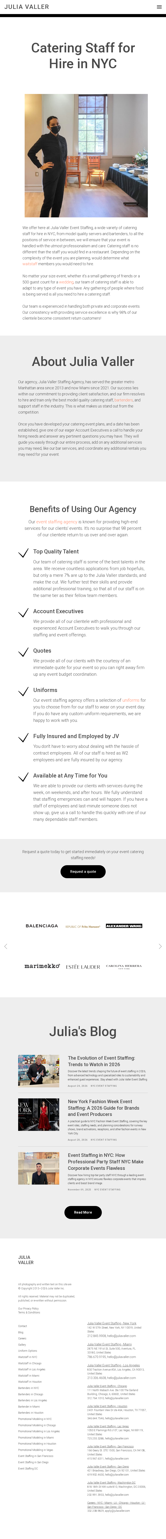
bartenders (124, 400)
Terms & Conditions (29, 1312)
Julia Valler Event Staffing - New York (111, 1323)
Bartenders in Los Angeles (32, 1400)
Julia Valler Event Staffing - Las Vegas (108, 1426)
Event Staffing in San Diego (33, 1462)
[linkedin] (42, 1274)
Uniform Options (27, 1350)
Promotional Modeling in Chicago (37, 1425)
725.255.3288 (95, 1438)
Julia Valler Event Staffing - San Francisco (110, 1446)
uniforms (130, 700)
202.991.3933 (95, 1494)
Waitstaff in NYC (27, 1357)
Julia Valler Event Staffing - (102, 1482)
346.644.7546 (95, 1418)
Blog (20, 1332)
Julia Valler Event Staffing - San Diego (108, 1466)
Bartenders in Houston (30, 1412)
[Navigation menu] (159, 6)
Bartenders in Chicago (30, 1394)
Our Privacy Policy (28, 1308)
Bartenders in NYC (28, 1388)
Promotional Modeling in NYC (35, 1419)
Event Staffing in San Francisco (35, 1456)
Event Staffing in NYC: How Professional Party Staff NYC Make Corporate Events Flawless (106, 1162)
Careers (22, 1338)
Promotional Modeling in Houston (37, 1443)
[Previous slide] (5, 946)
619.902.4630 (95, 1474)
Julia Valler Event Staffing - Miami (109, 1344)
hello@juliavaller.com (121, 1336)
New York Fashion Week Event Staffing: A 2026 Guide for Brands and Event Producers (103, 1108)
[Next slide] (160, 946)
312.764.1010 (95, 1398)
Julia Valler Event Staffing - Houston (107, 1406)
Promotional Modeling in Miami (36, 1437)
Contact (22, 1326)
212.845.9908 (96, 1336)
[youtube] (35, 1274)
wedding (66, 282)
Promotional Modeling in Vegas (35, 1450)
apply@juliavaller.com (117, 1510)
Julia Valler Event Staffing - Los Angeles (113, 1365)
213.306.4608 (96, 1378)
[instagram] (28, 1274)
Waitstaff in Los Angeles (31, 1369)
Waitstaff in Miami (28, 1375)
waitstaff (29, 264)
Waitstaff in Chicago (29, 1363)
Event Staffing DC (28, 1468)
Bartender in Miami (29, 1406)
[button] (83, 871)
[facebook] (21, 1274)
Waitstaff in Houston (30, 1381)
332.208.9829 (95, 1510)
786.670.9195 (96, 1357)
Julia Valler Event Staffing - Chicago (107, 1386)
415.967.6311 (95, 1458)
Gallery (22, 1344)
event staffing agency (56, 521)
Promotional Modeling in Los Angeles (39, 1431)
